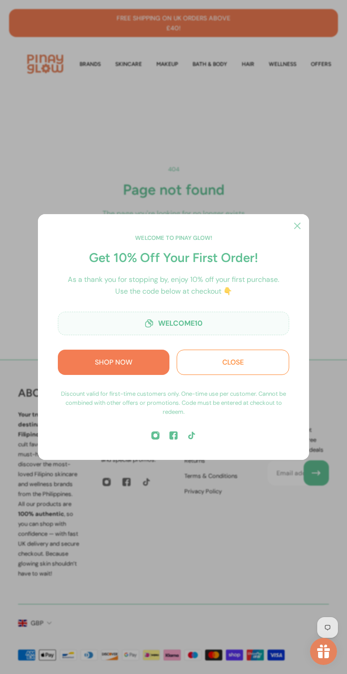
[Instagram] (155, 435)
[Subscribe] (316, 473)
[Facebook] (173, 435)
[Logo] (45, 64)
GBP (37, 623)
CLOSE (233, 362)
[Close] (297, 226)
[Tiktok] (191, 435)
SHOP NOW (113, 362)
